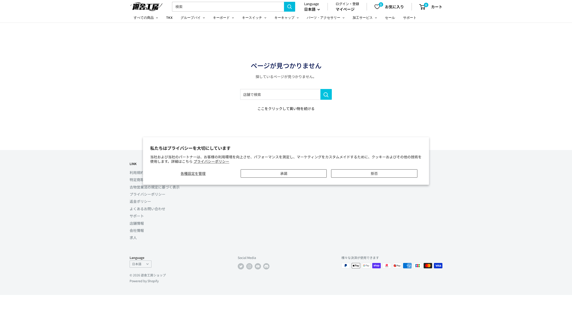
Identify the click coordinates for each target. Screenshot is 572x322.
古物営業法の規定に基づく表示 (155, 187)
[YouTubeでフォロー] (258, 266)
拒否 (374, 173)
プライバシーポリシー (211, 161)
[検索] (289, 7)
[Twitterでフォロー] (241, 266)
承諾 (283, 173)
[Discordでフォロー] (266, 266)
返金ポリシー (140, 201)
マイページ (345, 9)
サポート (137, 215)
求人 (133, 237)
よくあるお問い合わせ (147, 208)
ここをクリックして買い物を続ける (286, 108)
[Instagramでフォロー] (249, 266)
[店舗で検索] (326, 94)
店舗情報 (137, 223)
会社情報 (137, 230)
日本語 (136, 264)
